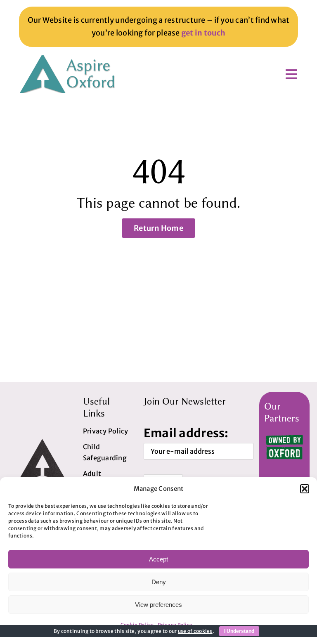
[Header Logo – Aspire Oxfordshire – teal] (68, 59)
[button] (304, 489)
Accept (158, 559)
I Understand (239, 631)
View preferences (158, 604)
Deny (158, 581)
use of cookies (195, 631)
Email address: (186, 433)
